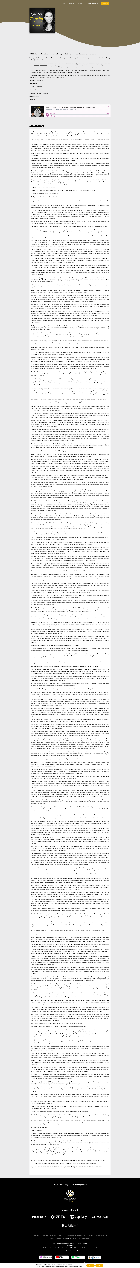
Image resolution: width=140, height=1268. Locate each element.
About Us (71, 3)
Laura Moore (34, 90)
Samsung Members (76, 58)
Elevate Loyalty (88, 1247)
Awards (59, 1235)
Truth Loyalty (53, 1247)
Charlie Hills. (40, 80)
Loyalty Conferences (80, 1235)
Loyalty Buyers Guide (68, 1235)
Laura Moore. (42, 60)
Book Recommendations (83, 1238)
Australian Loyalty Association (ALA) (70, 1250)
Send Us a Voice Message (69, 1238)
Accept (90, 1265)
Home (64, 3)
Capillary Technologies (63, 1243)
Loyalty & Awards (98, 1247)
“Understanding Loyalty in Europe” (59, 70)
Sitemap (52, 1238)
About (38, 1235)
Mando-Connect (36, 96)
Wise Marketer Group (42, 1247)
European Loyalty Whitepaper (39, 93)
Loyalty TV (81, 3)
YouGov (33, 99)
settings (79, 1266)
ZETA (54, 1243)
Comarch (72, 1243)
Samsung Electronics (40, 65)
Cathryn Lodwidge (36, 86)
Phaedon (79, 1243)
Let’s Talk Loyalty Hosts (101, 1235)
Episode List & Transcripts (49, 1235)
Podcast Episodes (92, 3)
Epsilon (85, 1243)
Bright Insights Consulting (75, 1247)
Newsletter (105, 3)
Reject (99, 1265)
